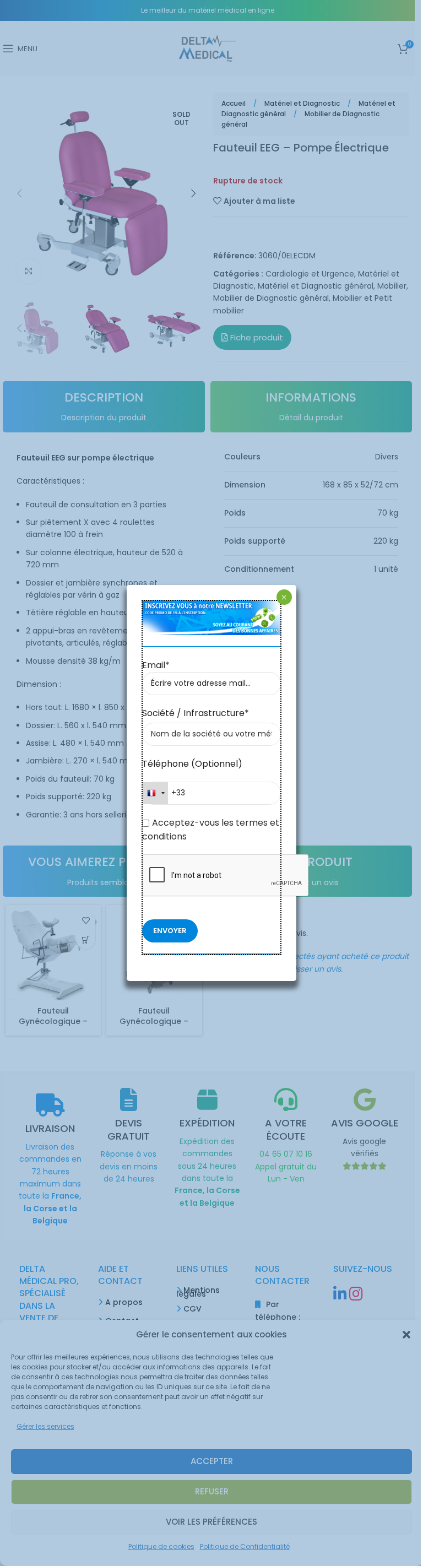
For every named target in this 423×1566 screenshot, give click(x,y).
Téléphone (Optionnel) (192, 763)
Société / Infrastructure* (195, 713)
